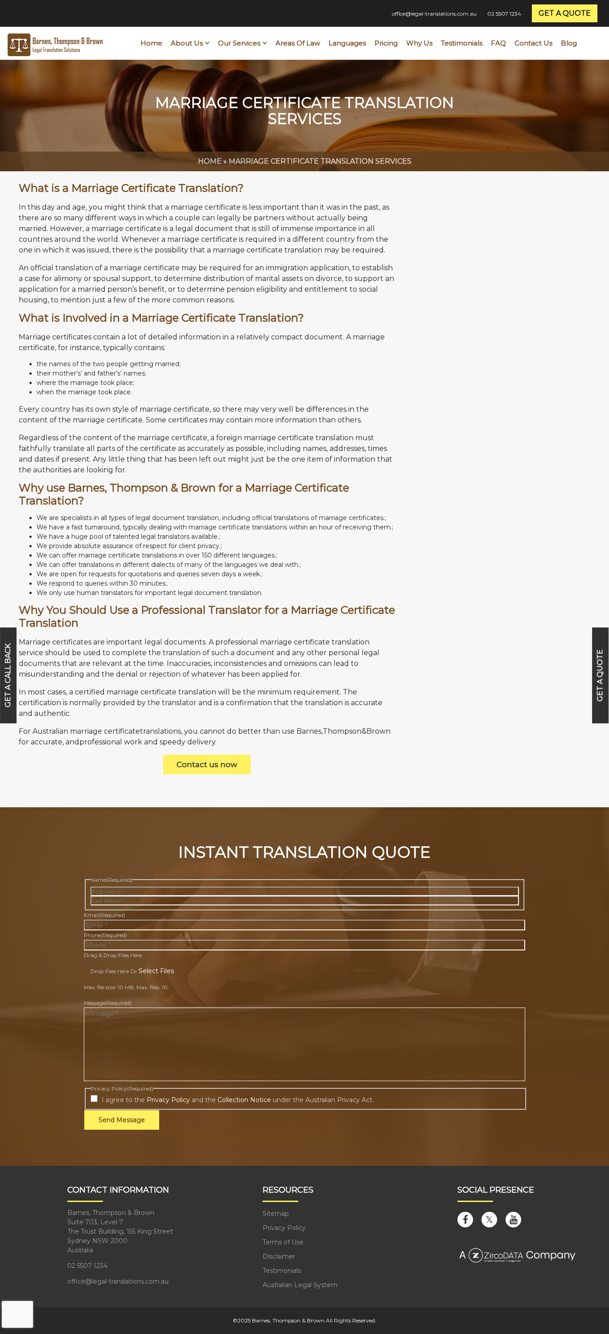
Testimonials (282, 1271)
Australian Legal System (300, 1285)
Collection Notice (244, 1100)
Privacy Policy (168, 1100)
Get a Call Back (8, 675)
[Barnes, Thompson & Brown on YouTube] (513, 1219)
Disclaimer (279, 1256)
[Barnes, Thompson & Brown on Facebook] (465, 1219)
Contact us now (207, 764)
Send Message (122, 1120)
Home (210, 161)
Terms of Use (283, 1242)
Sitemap (276, 1214)
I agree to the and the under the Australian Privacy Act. (238, 1100)
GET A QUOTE (565, 13)
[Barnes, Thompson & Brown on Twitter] (489, 1219)
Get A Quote (600, 675)
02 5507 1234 (504, 13)
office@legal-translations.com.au (434, 13)
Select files (156, 971)
